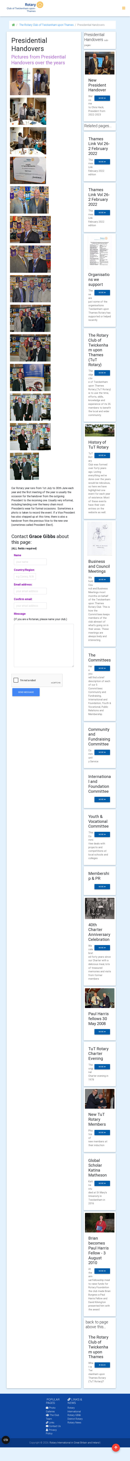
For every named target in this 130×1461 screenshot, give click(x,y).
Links (51, 1422)
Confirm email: (23, 599)
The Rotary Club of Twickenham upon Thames (46, 25)
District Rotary (75, 1418)
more (101, 98)
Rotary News (74, 1422)
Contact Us (54, 1426)
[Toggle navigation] (123, 8)
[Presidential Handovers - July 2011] (30, 229)
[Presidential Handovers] (20, 81)
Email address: (23, 584)
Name (17, 555)
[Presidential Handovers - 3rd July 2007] (30, 407)
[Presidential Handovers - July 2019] (41, 81)
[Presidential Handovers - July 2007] (24, 466)
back (103, 1365)
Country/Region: (24, 570)
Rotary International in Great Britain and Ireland (74, 1442)
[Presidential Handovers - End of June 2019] (28, 170)
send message (26, 692)
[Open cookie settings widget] (6, 1440)
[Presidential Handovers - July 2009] (30, 348)
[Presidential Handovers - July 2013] (29, 200)
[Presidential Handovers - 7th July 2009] (30, 318)
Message (20, 613)
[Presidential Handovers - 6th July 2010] (30, 289)
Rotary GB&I (74, 1415)
